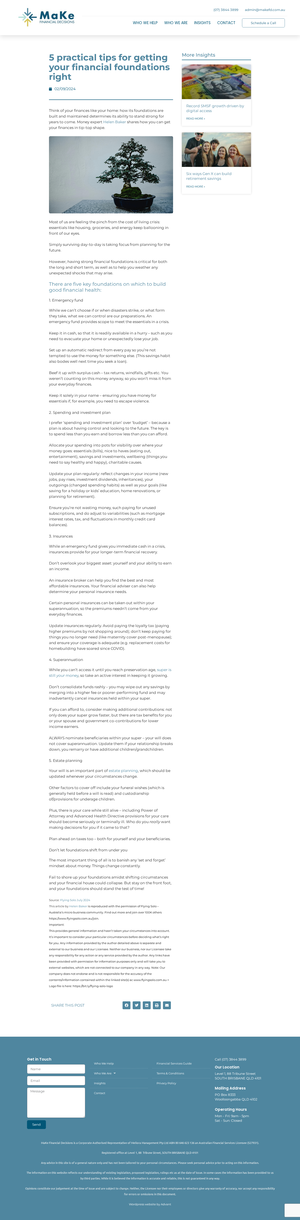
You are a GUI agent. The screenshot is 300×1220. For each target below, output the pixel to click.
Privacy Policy (166, 1083)
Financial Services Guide (174, 1063)
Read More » (195, 118)
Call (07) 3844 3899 (230, 1059)
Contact (226, 22)
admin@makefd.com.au (265, 10)
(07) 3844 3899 (225, 10)
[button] (126, 1005)
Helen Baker (114, 122)
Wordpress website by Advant (150, 1204)
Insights (202, 22)
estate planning (123, 770)
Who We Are (176, 22)
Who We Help (145, 22)
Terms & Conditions (170, 1073)
